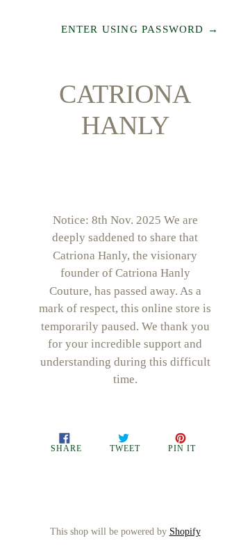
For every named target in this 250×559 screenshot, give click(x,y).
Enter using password (140, 29)
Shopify (185, 531)
